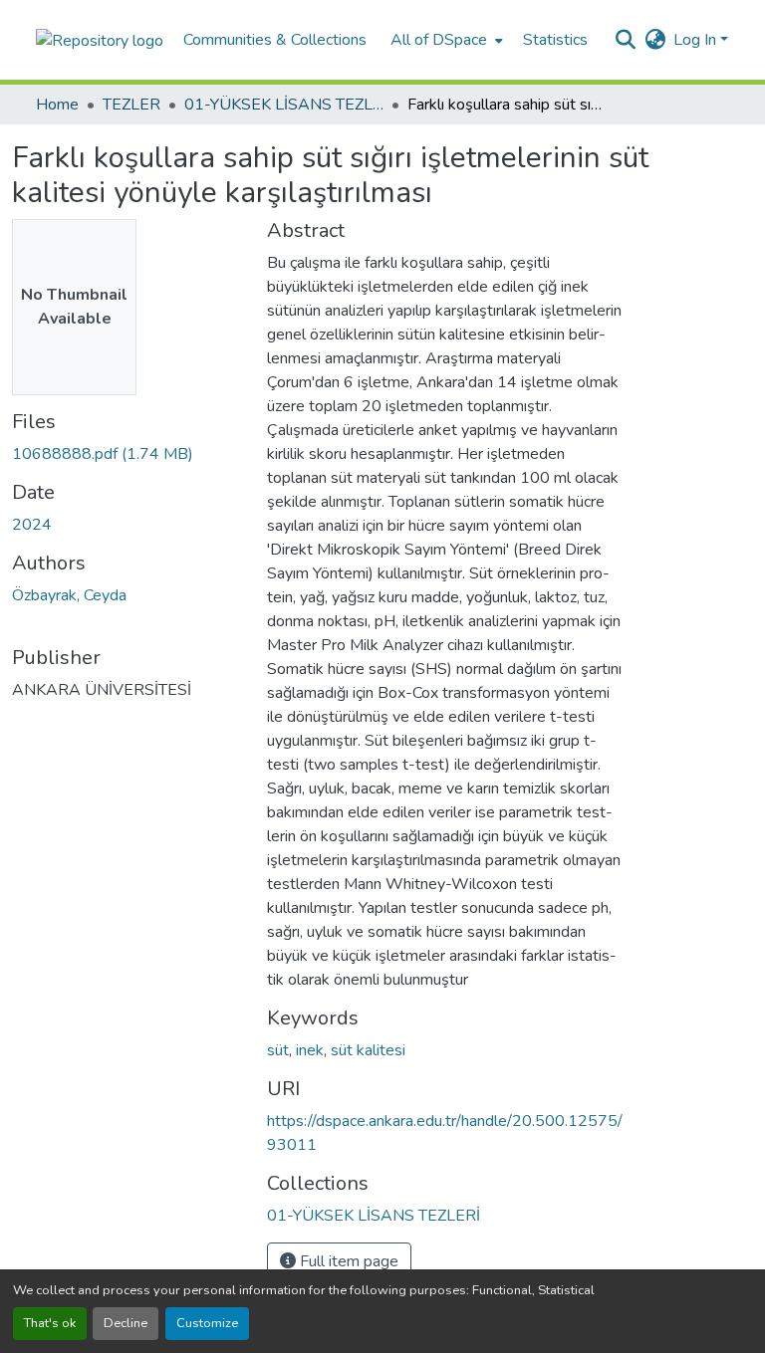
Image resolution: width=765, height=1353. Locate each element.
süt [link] (278, 1050)
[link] (127, 454)
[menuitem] (444, 40)
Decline (125, 1323)
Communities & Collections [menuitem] (275, 40)
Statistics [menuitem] (555, 40)
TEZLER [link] (131, 104)
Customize (207, 1323)
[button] (99, 39)
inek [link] (310, 1050)
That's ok (50, 1323)
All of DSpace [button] (438, 40)
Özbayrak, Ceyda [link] (69, 595)
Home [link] (57, 104)
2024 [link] (32, 525)
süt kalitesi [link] (368, 1050)
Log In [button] (696, 40)
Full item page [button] (347, 1261)
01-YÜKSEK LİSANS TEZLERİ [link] (283, 104)
